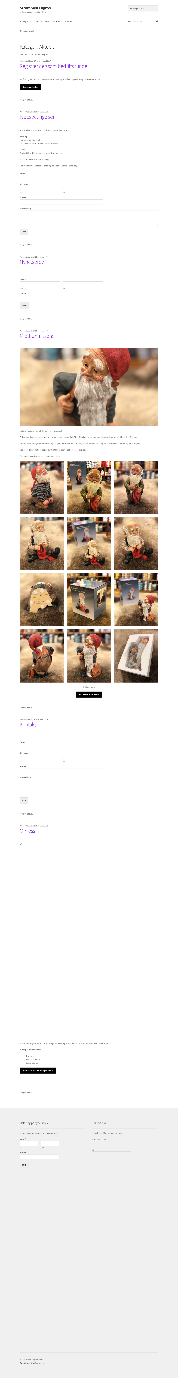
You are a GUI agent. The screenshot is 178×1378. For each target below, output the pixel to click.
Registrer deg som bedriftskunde (53, 66)
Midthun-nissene (37, 335)
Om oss (56, 21)
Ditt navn (25, 184)
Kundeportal (25, 21)
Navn (23, 279)
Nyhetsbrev (32, 261)
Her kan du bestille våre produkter (38, 1070)
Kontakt (68, 21)
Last (64, 192)
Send (24, 231)
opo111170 (47, 61)
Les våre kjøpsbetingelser (34, 1079)
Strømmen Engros (35, 8)
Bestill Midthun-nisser (89, 694)
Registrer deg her (30, 87)
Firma (23, 173)
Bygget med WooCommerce (32, 1363)
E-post (23, 197)
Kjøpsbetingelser (37, 116)
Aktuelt (30, 100)
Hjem (25, 31)
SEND (24, 305)
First (21, 192)
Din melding (26, 208)
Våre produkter (42, 21)
